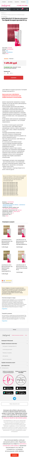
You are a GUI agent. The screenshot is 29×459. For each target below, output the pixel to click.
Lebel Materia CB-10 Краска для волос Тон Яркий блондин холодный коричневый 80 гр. (7, 268)
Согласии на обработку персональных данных (15, 418)
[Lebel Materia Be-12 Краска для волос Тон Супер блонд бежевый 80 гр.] (21, 256)
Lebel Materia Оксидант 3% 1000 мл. (10, 204)
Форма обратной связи (14, 403)
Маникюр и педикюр (7, 352)
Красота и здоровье (7, 359)
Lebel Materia (10, 52)
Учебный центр (5, 368)
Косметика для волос (7, 349)
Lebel (7, 50)
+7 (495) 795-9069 (22, 5)
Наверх (14, 329)
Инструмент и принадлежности (9, 346)
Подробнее (4, 308)
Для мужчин (5, 356)
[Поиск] (27, 9)
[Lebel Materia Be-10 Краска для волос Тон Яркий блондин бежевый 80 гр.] (7, 231)
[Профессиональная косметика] (6, 6)
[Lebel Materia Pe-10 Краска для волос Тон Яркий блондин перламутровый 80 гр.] (21, 231)
